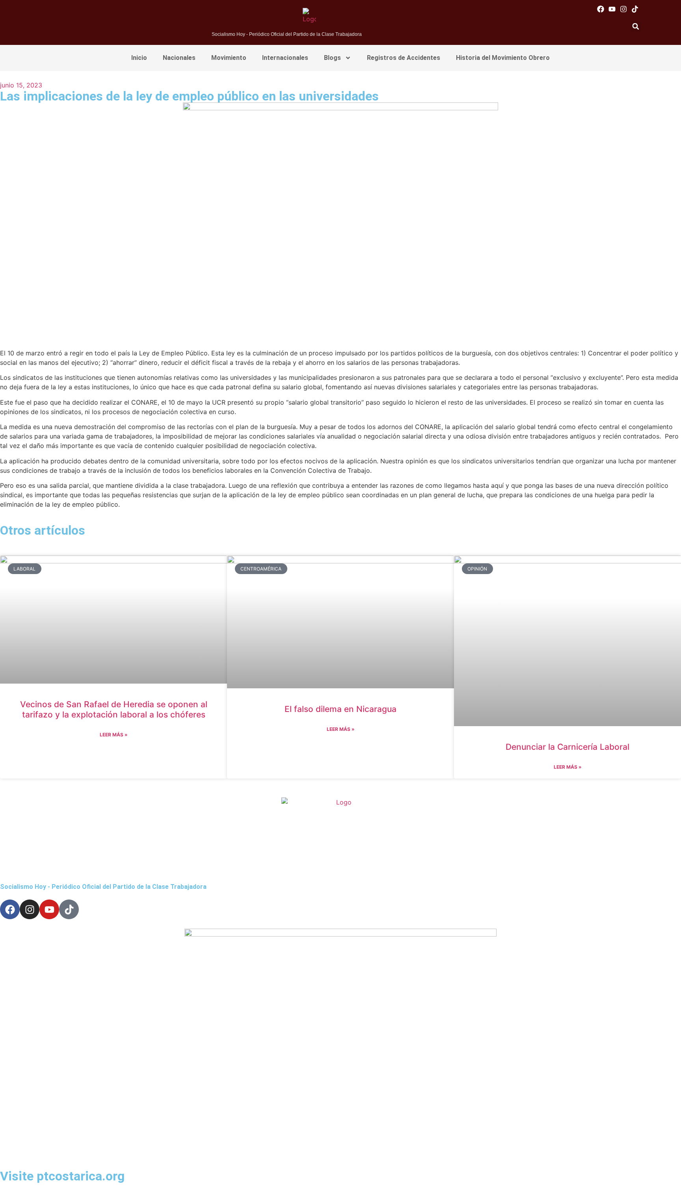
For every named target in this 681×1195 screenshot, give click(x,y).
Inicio (139, 57)
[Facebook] (600, 9)
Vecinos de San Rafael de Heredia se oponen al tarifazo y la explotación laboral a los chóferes (113, 709)
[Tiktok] (635, 9)
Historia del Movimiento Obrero (503, 57)
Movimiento (228, 57)
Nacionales (179, 57)
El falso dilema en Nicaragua (340, 709)
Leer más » (114, 735)
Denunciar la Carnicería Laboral (567, 747)
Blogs (332, 57)
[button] (636, 26)
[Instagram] (624, 9)
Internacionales (285, 57)
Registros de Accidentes (403, 57)
